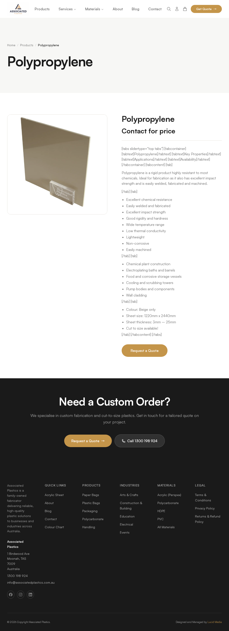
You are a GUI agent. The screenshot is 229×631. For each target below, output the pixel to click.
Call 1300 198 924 (142, 441)
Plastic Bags (91, 503)
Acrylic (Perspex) (169, 495)
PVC (160, 519)
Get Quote (204, 9)
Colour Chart (54, 527)
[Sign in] (177, 9)
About (118, 9)
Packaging (90, 511)
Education (127, 516)
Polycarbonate (93, 519)
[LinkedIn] (30, 595)
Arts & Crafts (129, 495)
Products (42, 9)
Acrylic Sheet (54, 495)
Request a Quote (145, 350)
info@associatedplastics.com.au (31, 582)
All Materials (166, 527)
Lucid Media (215, 622)
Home (11, 45)
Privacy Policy (205, 508)
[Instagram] (20, 595)
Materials (92, 9)
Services (66, 9)
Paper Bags (90, 495)
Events (124, 532)
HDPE (161, 511)
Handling (88, 527)
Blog (135, 9)
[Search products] (169, 9)
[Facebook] (10, 595)
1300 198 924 (17, 576)
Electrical (126, 524)
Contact (154, 9)
